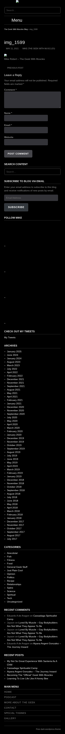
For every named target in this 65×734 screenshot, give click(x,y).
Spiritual (11, 594)
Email (8, 125)
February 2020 (15, 431)
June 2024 (12, 355)
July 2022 (12, 368)
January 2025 (14, 351)
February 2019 (15, 473)
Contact (10, 707)
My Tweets (10, 337)
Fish (9, 556)
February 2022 (15, 375)
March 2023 (13, 365)
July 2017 (12, 539)
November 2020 (15, 410)
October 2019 (14, 445)
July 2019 (12, 455)
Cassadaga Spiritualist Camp (22, 668)
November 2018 (15, 483)
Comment (10, 89)
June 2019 (12, 459)
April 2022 (12, 372)
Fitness (11, 560)
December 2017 (15, 521)
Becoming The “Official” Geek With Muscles (30, 675)
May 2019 (12, 462)
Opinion (11, 574)
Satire (10, 587)
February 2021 (15, 400)
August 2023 (13, 362)
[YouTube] (32, 323)
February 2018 (15, 514)
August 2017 (13, 535)
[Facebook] (32, 246)
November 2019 (15, 441)
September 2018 (16, 490)
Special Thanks (15, 713)
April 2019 (12, 466)
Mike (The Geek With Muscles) (38, 48)
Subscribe (16, 207)
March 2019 (13, 469)
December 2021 (15, 379)
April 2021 (12, 396)
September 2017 (16, 532)
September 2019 (16, 448)
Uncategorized (14, 601)
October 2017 (14, 528)
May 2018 (12, 504)
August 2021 (13, 389)
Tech (9, 598)
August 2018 (13, 493)
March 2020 (13, 427)
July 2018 (12, 497)
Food (9, 563)
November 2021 (15, 382)
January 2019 (14, 476)
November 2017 (15, 525)
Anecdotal (12, 553)
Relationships (14, 584)
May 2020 (12, 421)
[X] (32, 297)
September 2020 (16, 414)
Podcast (10, 697)
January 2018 (14, 518)
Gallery (10, 718)
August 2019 (13, 452)
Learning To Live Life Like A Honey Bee (27, 678)
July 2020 (12, 417)
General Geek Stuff (17, 567)
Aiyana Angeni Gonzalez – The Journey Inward (31, 671)
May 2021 (12, 393)
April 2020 (12, 424)
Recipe (10, 580)
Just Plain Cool (15, 570)
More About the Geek (19, 702)
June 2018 (12, 500)
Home (8, 692)
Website (8, 137)
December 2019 (15, 438)
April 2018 (12, 507)
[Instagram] (32, 271)
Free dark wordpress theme (48, 729)
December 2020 (15, 407)
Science (11, 591)
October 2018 (14, 486)
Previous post (15, 68)
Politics (10, 577)
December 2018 (15, 480)
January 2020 (14, 434)
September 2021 (16, 386)
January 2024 (14, 358)
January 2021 (14, 403)
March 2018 (13, 511)
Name (8, 113)
